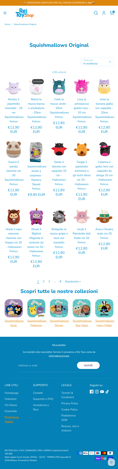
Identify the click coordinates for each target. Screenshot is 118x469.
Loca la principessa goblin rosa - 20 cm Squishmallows (82, 108)
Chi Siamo (11, 405)
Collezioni (10, 399)
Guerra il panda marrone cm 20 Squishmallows (14, 171)
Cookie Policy (69, 409)
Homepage (12, 393)
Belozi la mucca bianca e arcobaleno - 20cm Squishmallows (36, 108)
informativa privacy (59, 356)
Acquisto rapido (14, 88)
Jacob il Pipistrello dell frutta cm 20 (82, 233)
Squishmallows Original (25, 24)
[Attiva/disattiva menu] (5, 13)
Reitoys (13, 460)
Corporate (11, 411)
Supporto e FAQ (43, 399)
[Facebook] (91, 391)
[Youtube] (102, 391)
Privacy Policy (69, 403)
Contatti (38, 393)
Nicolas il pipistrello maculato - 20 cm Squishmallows (14, 108)
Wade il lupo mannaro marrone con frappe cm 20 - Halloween (13, 238)
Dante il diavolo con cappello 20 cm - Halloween (58, 171)
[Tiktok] (107, 391)
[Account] (104, 12)
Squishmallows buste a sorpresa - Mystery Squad (36, 175)
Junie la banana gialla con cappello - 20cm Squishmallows (104, 108)
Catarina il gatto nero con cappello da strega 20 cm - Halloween (104, 171)
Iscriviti (88, 365)
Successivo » (73, 281)
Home (7, 24)
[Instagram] (97, 391)
